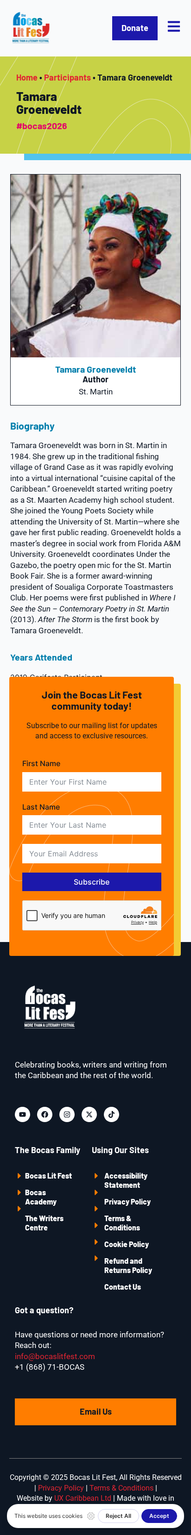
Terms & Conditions (122, 1223)
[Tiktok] (111, 1114)
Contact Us (122, 1286)
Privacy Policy (127, 1201)
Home (27, 77)
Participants (67, 77)
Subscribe (91, 881)
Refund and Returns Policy (128, 1265)
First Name (41, 763)
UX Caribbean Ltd (82, 1498)
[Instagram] (67, 1114)
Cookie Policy (126, 1244)
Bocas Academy (41, 1197)
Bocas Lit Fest (48, 1175)
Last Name (41, 806)
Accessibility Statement (125, 1180)
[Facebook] (44, 1114)
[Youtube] (22, 1114)
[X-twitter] (89, 1114)
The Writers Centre (44, 1223)
